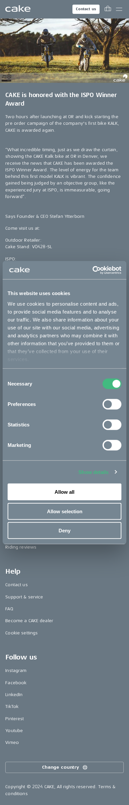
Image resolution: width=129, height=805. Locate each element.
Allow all (64, 492)
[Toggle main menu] (119, 9)
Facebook (15, 682)
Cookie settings (21, 632)
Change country (60, 767)
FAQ (9, 608)
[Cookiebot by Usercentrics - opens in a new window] (92, 270)
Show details (93, 472)
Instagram (15, 670)
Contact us (86, 9)
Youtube (14, 730)
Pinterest (14, 718)
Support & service (24, 596)
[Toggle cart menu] (107, 9)
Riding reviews (20, 547)
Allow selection (64, 511)
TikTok (12, 706)
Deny (64, 530)
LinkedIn (13, 694)
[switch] (112, 404)
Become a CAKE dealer (29, 620)
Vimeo (12, 742)
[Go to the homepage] (17, 9)
